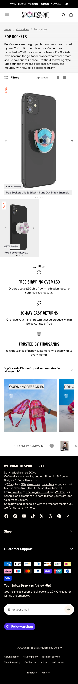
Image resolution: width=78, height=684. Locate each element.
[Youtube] (24, 516)
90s (23, 484)
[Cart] (71, 14)
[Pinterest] (59, 516)
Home (7, 29)
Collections (22, 29)
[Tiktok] (32, 516)
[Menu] (7, 14)
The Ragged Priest (38, 492)
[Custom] (68, 516)
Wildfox (60, 492)
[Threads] (50, 516)
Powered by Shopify (51, 647)
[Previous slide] (6, 140)
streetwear (33, 484)
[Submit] (68, 609)
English (31, 672)
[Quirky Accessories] (30, 406)
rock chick (48, 484)
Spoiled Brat (32, 647)
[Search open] (63, 14)
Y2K (10, 484)
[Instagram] (15, 516)
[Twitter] (41, 516)
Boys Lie (16, 492)
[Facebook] (6, 516)
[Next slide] (72, 140)
